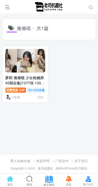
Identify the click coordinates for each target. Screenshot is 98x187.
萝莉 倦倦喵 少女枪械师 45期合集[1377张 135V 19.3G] (24, 82)
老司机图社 (45, 168)
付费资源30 (16, 90)
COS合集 (39, 90)
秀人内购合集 (20, 160)
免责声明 (43, 160)
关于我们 (81, 160)
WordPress (66, 168)
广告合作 (62, 160)
